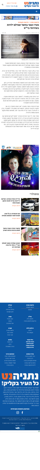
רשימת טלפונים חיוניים (10, 360)
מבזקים (30, 309)
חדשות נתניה (30, 305)
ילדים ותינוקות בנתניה (30, 365)
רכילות (30, 330)
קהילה (10, 305)
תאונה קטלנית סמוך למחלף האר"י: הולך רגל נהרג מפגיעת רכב (11, 245)
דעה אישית (10, 342)
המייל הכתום (10, 3)
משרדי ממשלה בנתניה (10, 363)
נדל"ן (30, 317)
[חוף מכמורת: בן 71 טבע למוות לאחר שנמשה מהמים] (30, 219)
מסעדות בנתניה (30, 345)
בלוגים (10, 340)
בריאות (10, 307)
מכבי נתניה (10, 335)
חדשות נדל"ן (30, 319)
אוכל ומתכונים (10, 323)
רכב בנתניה (30, 358)
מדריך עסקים (30, 354)
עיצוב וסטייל (10, 319)
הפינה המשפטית (10, 346)
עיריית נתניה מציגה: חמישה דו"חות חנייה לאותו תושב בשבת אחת (10, 201)
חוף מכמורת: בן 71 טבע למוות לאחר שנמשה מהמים (11, 214)
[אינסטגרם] (18, 412)
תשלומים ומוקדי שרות (10, 356)
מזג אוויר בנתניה (10, 6)
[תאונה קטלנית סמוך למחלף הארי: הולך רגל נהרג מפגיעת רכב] (30, 249)
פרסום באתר (24, 423)
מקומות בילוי (30, 332)
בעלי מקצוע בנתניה (30, 356)
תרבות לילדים (30, 344)
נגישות (23, 425)
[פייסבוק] (22, 412)
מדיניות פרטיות (15, 423)
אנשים (10, 321)
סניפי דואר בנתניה (10, 358)
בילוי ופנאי (30, 340)
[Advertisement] (20, 279)
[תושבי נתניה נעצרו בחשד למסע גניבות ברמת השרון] (30, 234)
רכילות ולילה (30, 328)
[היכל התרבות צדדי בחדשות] (20, 167)
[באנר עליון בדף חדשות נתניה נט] (20, 18)
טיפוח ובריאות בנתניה (30, 363)
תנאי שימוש (7, 423)
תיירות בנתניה (30, 347)
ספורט (10, 328)
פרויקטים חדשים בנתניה (30, 321)
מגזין (10, 317)
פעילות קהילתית (10, 309)
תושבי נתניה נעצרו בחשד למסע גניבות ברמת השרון (11, 229)
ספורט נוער (10, 332)
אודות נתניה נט (33, 423)
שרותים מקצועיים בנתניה (30, 360)
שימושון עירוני (10, 354)
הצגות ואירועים (30, 342)
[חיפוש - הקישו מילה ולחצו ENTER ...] (2, 4)
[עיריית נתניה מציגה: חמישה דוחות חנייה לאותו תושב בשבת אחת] (30, 205)
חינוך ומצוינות (10, 312)
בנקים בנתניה (10, 365)
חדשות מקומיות (30, 307)
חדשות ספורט (10, 330)
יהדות (10, 344)
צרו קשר (17, 425)
